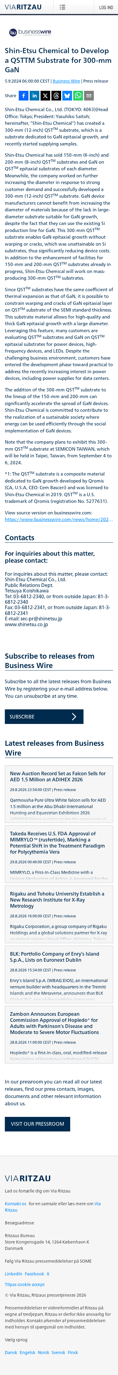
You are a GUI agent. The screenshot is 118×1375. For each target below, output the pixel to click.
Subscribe (22, 716)
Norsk (43, 1352)
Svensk (58, 1352)
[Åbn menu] (64, 7)
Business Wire (66, 81)
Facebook (34, 1274)
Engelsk (27, 1352)
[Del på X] (45, 96)
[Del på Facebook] (23, 96)
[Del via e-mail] (89, 96)
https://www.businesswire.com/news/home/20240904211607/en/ (59, 519)
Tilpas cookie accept (24, 1284)
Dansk (11, 1352)
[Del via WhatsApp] (78, 96)
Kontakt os (15, 1203)
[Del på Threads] (56, 96)
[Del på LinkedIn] (34, 96)
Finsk (73, 1352)
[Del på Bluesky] (67, 96)
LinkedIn (13, 1274)
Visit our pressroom (37, 1124)
